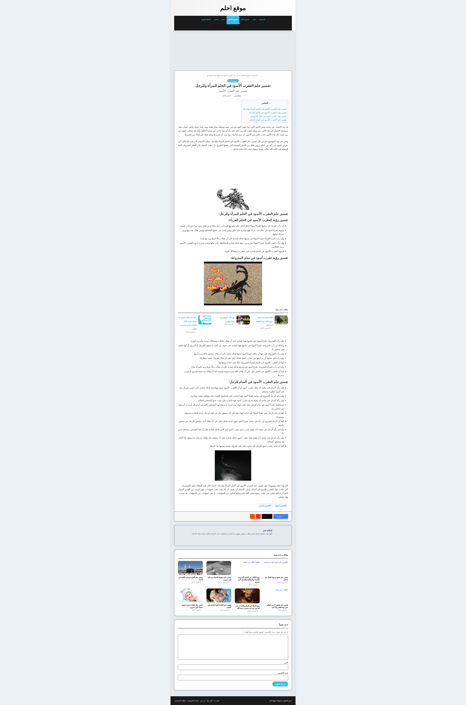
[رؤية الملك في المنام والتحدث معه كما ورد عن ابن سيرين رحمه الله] (247, 595)
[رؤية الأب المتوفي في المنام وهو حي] (243, 319)
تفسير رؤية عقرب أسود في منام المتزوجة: (268, 116)
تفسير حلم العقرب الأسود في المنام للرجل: (268, 119)
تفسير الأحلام (232, 19)
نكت (254, 19)
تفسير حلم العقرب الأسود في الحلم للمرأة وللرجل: (264, 109)
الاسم (286, 663)
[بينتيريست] (258, 516)
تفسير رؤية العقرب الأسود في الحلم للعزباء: (268, 112)
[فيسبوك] (270, 537)
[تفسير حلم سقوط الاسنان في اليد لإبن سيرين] (218, 568)
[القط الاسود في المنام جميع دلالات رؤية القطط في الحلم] (281, 319)
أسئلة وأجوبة (205, 19)
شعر (223, 19)
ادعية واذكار (245, 19)
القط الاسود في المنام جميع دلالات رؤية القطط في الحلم (264, 321)
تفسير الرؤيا (280, 505)
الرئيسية (262, 19)
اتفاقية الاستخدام (180, 701)
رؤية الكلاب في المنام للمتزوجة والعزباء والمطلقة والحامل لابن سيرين (249, 579)
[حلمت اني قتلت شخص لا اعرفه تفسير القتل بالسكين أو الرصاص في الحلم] (205, 319)
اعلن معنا (210, 701)
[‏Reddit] (252, 516)
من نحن (202, 701)
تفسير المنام (265, 505)
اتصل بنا (217, 701)
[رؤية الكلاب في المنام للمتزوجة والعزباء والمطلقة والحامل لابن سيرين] (247, 568)
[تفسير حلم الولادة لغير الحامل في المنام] (218, 595)
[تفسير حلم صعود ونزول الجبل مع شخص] (275, 568)
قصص (216, 19)
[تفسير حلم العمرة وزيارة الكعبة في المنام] (190, 568)
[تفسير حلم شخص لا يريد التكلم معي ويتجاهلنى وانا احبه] (275, 595)
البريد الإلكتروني (283, 673)
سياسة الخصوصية (193, 701)
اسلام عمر (237, 96)
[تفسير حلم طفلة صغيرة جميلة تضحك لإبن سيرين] (190, 595)
